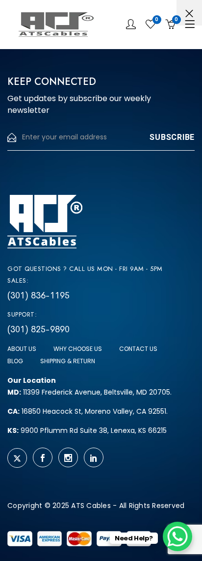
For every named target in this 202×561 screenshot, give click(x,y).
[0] (150, 24)
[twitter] (17, 458)
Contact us (138, 349)
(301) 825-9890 (38, 329)
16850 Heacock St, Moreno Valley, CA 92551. (87, 411)
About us (21, 349)
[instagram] (68, 457)
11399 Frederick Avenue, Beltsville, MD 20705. (89, 392)
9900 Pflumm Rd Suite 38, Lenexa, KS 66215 (87, 430)
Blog (15, 361)
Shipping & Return (67, 361)
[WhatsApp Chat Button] (177, 536)
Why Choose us (77, 349)
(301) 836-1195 (38, 295)
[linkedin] (93, 457)
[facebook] (42, 457)
